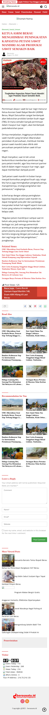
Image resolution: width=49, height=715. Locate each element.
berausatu (10, 53)
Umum (17, 29)
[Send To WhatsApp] (45, 306)
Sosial (11, 29)
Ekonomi (5, 29)
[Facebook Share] (25, 306)
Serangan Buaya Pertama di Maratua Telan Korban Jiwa (24, 278)
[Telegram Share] (40, 306)
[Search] (45, 7)
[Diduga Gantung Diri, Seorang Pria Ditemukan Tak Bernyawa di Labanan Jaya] (12, 371)
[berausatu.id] (12, 7)
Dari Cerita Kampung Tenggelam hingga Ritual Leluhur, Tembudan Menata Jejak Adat (23, 268)
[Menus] (3, 7)
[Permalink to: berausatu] (4, 54)
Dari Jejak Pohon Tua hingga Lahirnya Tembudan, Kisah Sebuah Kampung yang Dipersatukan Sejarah (24, 256)
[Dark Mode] (41, 7)
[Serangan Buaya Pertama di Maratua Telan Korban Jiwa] (36, 371)
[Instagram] (22, 701)
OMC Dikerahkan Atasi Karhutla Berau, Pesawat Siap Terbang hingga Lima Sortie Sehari (23, 250)
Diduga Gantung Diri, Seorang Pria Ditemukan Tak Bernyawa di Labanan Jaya (22, 274)
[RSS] (27, 701)
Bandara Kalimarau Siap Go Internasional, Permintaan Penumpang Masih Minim (23, 262)
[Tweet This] (30, 306)
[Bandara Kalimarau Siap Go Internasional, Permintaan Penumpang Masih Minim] (12, 347)
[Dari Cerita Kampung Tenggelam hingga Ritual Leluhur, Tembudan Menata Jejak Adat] (36, 347)
